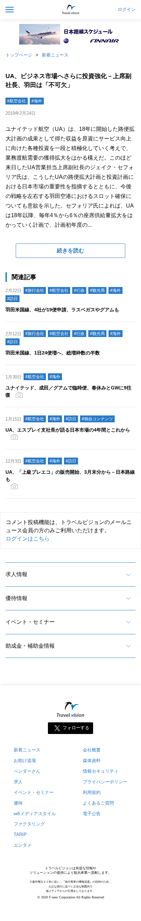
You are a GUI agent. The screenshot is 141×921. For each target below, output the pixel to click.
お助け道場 (25, 760)
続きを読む (70, 250)
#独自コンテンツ (97, 418)
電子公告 (92, 813)
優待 (18, 803)
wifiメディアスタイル (35, 813)
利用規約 (92, 792)
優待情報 (16, 598)
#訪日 (12, 298)
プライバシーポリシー (105, 781)
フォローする (76, 727)
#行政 (79, 290)
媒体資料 (92, 760)
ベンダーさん (27, 771)
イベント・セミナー (30, 622)
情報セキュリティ (100, 771)
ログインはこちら (28, 539)
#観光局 (97, 290)
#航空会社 (16, 101)
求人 (18, 781)
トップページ (18, 55)
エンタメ (22, 845)
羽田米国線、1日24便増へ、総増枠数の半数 (52, 353)
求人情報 (16, 574)
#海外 (36, 101)
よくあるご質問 (98, 803)
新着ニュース (55, 55)
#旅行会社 (34, 290)
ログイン (127, 9)
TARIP (20, 834)
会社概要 (92, 749)
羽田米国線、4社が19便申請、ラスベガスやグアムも (62, 309)
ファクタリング (29, 823)
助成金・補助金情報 (30, 646)
